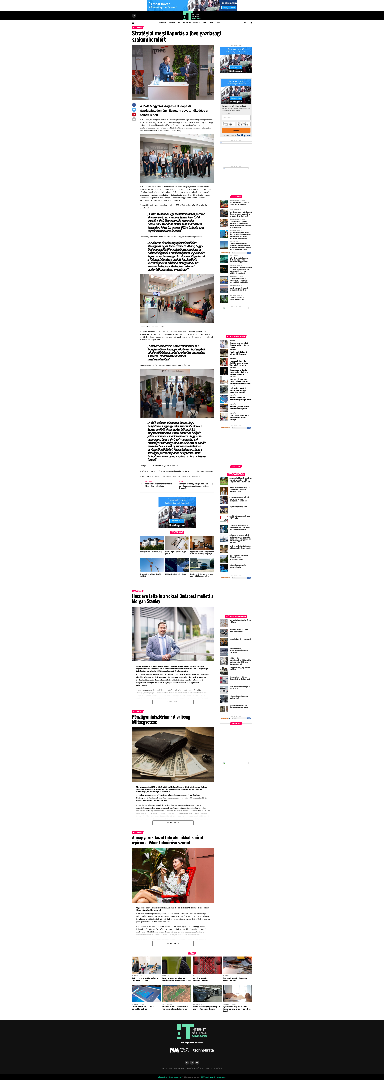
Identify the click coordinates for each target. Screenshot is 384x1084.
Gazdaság (172, 23)
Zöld (204, 23)
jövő (163, 476)
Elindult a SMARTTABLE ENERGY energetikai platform (240, 398)
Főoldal (164, 1068)
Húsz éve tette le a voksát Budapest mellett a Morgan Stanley (239, 345)
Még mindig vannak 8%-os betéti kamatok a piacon (239, 407)
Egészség (211, 23)
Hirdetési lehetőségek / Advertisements (199, 1068)
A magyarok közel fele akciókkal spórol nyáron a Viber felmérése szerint (239, 363)
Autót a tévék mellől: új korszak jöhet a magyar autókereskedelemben (238, 390)
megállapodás (171, 476)
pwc (179, 476)
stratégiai (186, 476)
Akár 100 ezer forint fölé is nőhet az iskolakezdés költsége (239, 417)
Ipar (179, 23)
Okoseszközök (162, 23)
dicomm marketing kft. (175, 1077)
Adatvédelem (218, 1068)
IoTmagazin (168, 471)
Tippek (219, 23)
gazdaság (156, 476)
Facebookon (206, 471)
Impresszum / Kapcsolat (176, 1068)
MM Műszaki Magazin (208, 1077)
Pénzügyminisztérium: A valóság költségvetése (238, 353)
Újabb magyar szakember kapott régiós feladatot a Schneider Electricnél (239, 372)
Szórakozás (187, 23)
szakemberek (197, 476)
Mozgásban (196, 23)
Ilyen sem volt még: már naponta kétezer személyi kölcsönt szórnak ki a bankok (240, 381)
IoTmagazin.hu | (163, 1077)
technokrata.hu (221, 1077)
